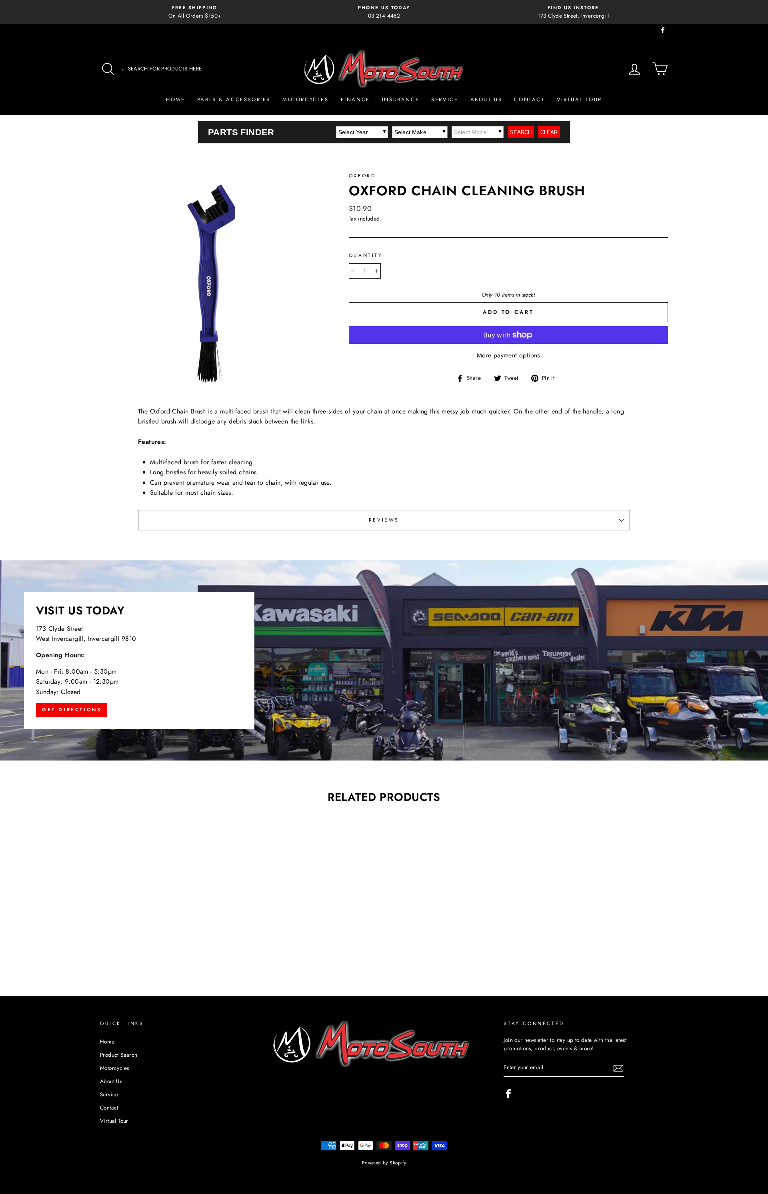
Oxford (362, 175)
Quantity (366, 255)
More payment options (508, 355)
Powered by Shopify (384, 1162)
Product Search (119, 1055)
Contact (529, 99)
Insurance (400, 99)
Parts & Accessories (233, 99)
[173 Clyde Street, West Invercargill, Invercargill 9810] (384, 660)
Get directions (71, 709)
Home (175, 99)
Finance (355, 99)
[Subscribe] (618, 1068)
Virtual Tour (579, 99)
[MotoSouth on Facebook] (508, 1093)
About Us (486, 99)
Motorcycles (305, 99)
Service (444, 99)
